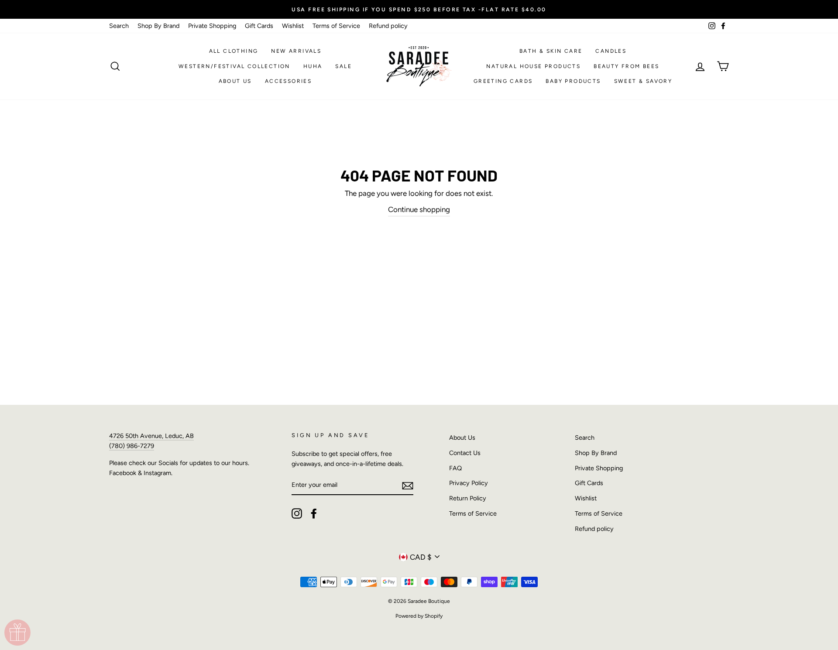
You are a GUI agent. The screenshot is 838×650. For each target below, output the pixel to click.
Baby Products (573, 81)
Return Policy (467, 498)
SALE (343, 66)
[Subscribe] (407, 485)
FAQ (455, 468)
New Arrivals (296, 51)
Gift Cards (259, 26)
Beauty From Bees (626, 66)
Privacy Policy (468, 483)
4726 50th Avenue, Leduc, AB (151, 436)
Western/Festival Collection (234, 66)
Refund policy (388, 26)
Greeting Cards (503, 81)
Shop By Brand (158, 26)
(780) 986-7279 (131, 446)
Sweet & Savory (643, 81)
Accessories (288, 81)
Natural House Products (533, 66)
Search (119, 26)
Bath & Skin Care (550, 51)
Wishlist (293, 26)
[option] (419, 9)
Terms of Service (336, 26)
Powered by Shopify (419, 616)
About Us (235, 81)
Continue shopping (419, 209)
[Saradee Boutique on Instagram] (297, 513)
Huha (313, 66)
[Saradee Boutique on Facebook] (314, 513)
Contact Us (465, 453)
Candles (610, 51)
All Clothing (233, 51)
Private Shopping (212, 26)
